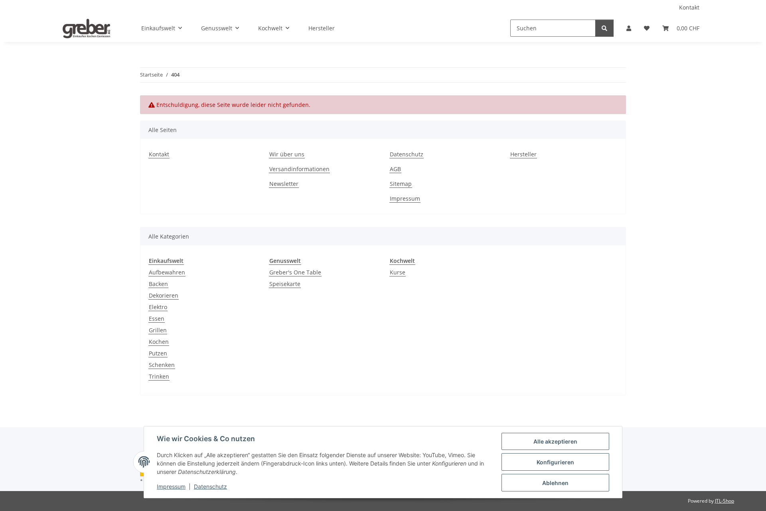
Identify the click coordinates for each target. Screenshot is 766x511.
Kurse (397, 272)
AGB (395, 169)
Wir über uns (286, 154)
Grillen (158, 330)
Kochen (159, 341)
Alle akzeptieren (555, 441)
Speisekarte (284, 284)
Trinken (159, 376)
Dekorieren (163, 295)
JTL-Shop (724, 500)
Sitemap (401, 183)
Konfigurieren (555, 462)
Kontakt (689, 7)
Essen (156, 318)
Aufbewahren (167, 272)
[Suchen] (604, 28)
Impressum (171, 486)
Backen (158, 284)
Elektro (158, 307)
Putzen (158, 353)
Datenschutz (210, 486)
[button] (629, 28)
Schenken (162, 365)
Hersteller (321, 28)
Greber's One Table (295, 272)
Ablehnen (555, 482)
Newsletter (283, 183)
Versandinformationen (299, 169)
